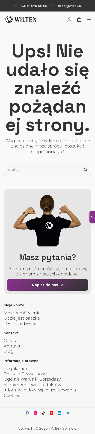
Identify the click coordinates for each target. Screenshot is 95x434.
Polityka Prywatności (25, 373)
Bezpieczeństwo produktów (32, 384)
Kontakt (12, 346)
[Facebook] (27, 413)
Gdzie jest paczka (22, 318)
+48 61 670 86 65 (34, 6)
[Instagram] (35, 413)
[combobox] (42, 169)
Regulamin (15, 368)
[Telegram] (67, 413)
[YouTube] (51, 413)
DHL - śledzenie (20, 323)
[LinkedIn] (59, 413)
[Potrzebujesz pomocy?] (92, 217)
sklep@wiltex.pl (69, 6)
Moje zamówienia (22, 312)
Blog (8, 351)
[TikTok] (43, 413)
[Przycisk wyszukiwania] (85, 169)
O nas (10, 340)
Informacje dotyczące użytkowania (40, 390)
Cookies (12, 395)
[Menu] (89, 19)
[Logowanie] (69, 19)
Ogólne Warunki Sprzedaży (32, 379)
